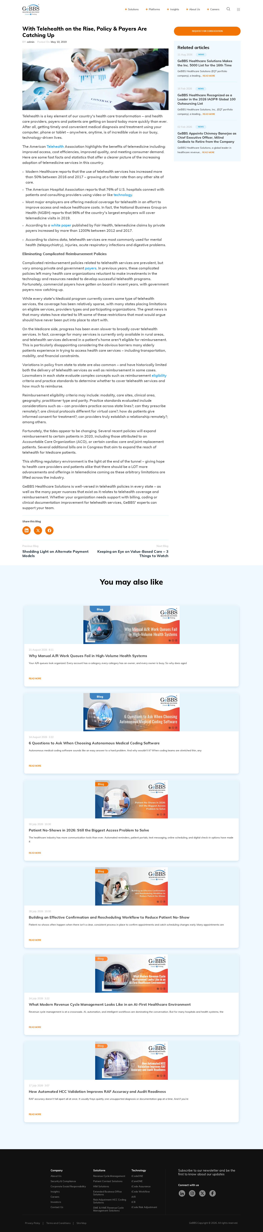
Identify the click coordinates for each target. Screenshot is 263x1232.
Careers (214, 9)
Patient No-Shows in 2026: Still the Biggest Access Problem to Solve (89, 830)
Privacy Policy (32, 1223)
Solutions (133, 9)
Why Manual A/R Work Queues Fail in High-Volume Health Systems (88, 656)
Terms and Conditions (58, 1223)
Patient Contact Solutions (108, 1181)
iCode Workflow (141, 1192)
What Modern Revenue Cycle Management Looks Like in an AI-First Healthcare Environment (110, 1004)
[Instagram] (192, 1193)
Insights (174, 9)
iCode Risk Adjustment (144, 1207)
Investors (56, 1202)
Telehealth (55, 146)
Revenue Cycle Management (109, 1176)
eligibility (159, 375)
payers (90, 268)
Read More (209, 76)
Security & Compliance (63, 1181)
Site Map (81, 1223)
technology (123, 195)
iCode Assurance (141, 1186)
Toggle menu (238, 9)
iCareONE (137, 1181)
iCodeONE (137, 1176)
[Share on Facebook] (49, 530)
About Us (194, 9)
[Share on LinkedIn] (26, 530)
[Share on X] (38, 530)
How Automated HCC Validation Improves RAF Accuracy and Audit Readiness (97, 1092)
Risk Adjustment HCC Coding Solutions (109, 1201)
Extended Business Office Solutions (107, 1193)
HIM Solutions (101, 1186)
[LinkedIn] (182, 1193)
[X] (202, 1193)
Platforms (154, 9)
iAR (134, 1197)
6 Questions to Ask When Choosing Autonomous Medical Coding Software (94, 743)
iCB (133, 1202)
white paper (61, 225)
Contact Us (57, 1207)
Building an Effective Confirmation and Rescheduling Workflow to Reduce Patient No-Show (109, 917)
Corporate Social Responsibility (68, 1186)
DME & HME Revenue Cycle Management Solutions (108, 1209)
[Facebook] (212, 1193)
